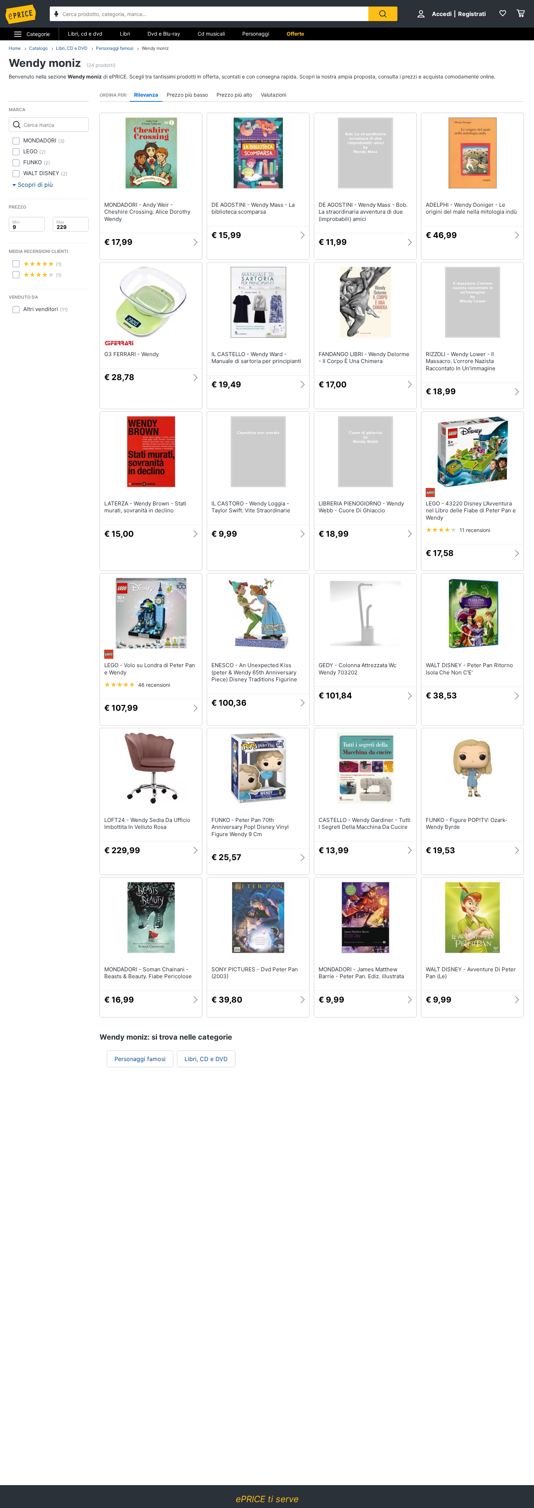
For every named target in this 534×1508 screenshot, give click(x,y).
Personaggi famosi (114, 48)
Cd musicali (211, 34)
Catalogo (38, 48)
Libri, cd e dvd (85, 34)
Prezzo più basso (187, 95)
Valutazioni (273, 95)
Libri (125, 34)
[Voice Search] (56, 15)
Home (15, 48)
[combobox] (209, 14)
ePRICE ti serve (267, 1499)
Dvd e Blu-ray (163, 34)
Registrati (472, 13)
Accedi (442, 13)
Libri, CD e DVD (72, 48)
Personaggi (255, 34)
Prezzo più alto (234, 95)
